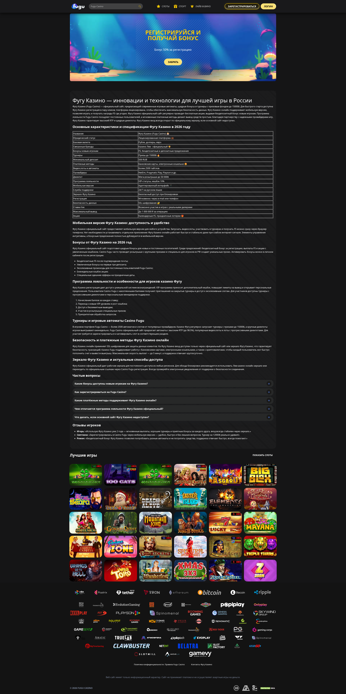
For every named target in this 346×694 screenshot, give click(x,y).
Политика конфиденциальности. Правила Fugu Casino (159, 664)
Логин (268, 6)
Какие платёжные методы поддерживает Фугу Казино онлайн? (116, 400)
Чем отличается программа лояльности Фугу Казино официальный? (119, 408)
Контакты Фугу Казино (201, 664)
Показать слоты (263, 455)
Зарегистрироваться (242, 6)
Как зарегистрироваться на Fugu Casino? (100, 392)
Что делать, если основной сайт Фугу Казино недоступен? (112, 417)
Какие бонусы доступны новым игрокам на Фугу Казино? (111, 383)
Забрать (173, 62)
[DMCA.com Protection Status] (268, 688)
